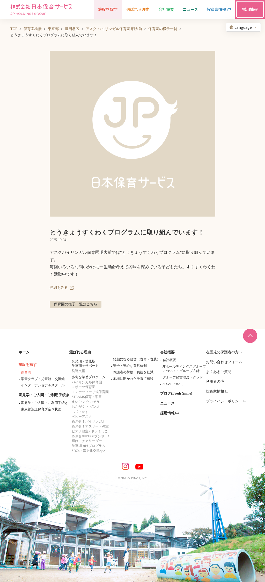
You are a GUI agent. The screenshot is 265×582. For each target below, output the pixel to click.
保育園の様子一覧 (162, 29)
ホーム (24, 352)
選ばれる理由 (80, 352)
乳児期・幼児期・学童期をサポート (85, 363)
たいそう (93, 402)
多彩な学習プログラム (88, 377)
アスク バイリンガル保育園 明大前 (114, 29)
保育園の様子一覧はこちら (75, 304)
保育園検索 (33, 29)
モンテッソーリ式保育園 (90, 392)
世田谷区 (72, 29)
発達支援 (78, 371)
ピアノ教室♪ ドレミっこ (90, 431)
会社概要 (167, 352)
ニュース (167, 403)
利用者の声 (215, 381)
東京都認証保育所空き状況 (41, 409)
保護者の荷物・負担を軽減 (133, 372)
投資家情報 (215, 391)
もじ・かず (80, 411)
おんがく (78, 407)
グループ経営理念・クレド (183, 377)
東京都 (53, 29)
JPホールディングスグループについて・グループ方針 (184, 368)
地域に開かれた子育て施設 (133, 379)
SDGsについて (173, 384)
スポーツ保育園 (83, 387)
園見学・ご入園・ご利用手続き (44, 395)
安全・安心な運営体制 (130, 366)
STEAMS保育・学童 (87, 397)
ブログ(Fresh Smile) (176, 393)
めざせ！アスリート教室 (90, 426)
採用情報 (167, 413)
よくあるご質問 (218, 372)
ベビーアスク (82, 416)
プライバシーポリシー (224, 401)
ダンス (95, 407)
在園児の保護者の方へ (224, 352)
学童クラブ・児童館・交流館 (43, 379)
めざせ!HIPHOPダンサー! (90, 436)
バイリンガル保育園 (87, 382)
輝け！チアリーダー (87, 441)
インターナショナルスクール (43, 385)
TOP (13, 29)
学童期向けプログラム (88, 446)
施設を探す (28, 365)
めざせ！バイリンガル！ (90, 421)
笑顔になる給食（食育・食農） (136, 359)
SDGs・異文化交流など (89, 451)
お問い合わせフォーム (224, 362)
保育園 (26, 372)
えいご (77, 402)
